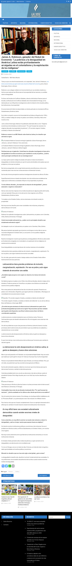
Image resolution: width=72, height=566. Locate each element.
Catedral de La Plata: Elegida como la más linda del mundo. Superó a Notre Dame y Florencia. (36, 547)
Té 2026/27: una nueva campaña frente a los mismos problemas (36, 522)
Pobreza (10, 471)
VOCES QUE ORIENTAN (61, 23)
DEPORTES (14, 23)
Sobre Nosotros (20, 1)
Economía (4, 71)
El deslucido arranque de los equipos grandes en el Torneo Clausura (37, 539)
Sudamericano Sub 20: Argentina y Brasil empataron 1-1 (8, 499)
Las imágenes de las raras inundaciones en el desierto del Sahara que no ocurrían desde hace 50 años (44, 475)
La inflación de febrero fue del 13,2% (41, 498)
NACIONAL (23, 23)
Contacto (28, 1)
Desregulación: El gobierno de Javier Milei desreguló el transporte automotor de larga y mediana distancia (25, 500)
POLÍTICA (5, 23)
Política (29, 71)
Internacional (21, 71)
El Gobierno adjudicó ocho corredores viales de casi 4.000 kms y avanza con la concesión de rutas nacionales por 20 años (36, 557)
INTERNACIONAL (33, 23)
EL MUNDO (12, 71)
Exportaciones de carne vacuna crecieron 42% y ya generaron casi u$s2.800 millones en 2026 (36, 531)
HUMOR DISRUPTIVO (46, 23)
